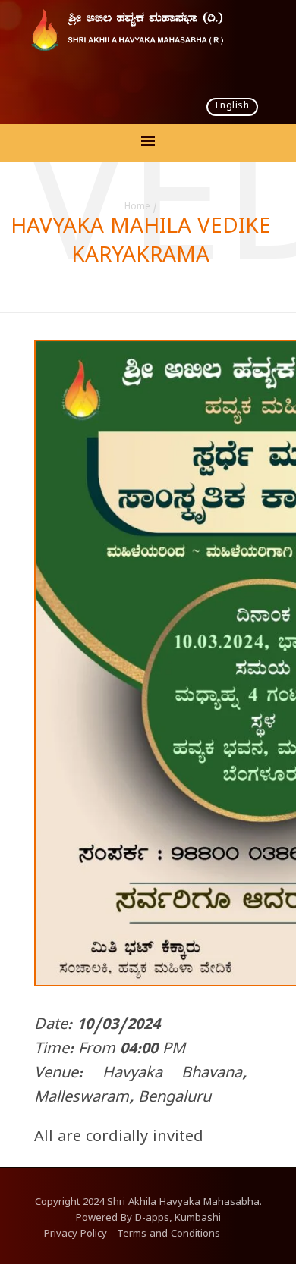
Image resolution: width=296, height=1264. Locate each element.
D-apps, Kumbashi (178, 1219)
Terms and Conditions (168, 1235)
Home (137, 208)
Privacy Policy (75, 1235)
